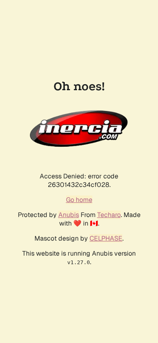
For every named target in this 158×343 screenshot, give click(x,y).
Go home (79, 199)
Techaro (109, 215)
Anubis (68, 215)
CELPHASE (106, 238)
